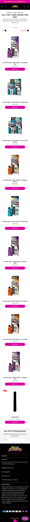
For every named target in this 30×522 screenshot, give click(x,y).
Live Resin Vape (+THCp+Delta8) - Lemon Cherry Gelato (15, 141)
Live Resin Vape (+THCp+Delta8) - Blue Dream (15, 301)
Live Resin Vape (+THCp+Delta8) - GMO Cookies (15, 221)
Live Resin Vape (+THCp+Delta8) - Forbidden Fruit (15, 378)
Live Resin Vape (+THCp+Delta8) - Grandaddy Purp (15, 63)
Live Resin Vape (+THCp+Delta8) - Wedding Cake (15, 102)
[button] (2, 6)
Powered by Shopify (15, 518)
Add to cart (15, 69)
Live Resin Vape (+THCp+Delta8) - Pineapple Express (15, 180)
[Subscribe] (25, 440)
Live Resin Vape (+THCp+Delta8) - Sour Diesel (15, 339)
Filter (3, 30)
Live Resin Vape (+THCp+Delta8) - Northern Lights (15, 262)
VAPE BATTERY (15, 417)
